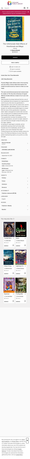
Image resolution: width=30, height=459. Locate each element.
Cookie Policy (19, 454)
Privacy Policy (15, 441)
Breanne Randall (16, 50)
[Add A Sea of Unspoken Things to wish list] (13, 273)
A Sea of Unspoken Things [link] (8, 266)
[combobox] (12, 8)
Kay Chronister (20, 296)
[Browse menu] (27, 8)
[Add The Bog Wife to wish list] (25, 301)
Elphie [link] (17, 238)
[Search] (2, 8)
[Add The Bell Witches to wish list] (13, 245)
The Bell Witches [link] (8, 238)
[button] (15, 57)
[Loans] (24, 8)
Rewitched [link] (6, 294)
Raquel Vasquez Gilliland (21, 268)
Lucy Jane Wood (8, 296)
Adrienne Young (8, 268)
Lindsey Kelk (8, 240)
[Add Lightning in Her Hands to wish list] (25, 273)
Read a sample (15, 62)
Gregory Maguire (20, 240)
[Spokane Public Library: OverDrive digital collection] (15, 3)
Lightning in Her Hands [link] (20, 266)
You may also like (7, 219)
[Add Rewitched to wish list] (13, 301)
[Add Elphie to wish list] (25, 245)
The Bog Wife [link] (19, 294)
